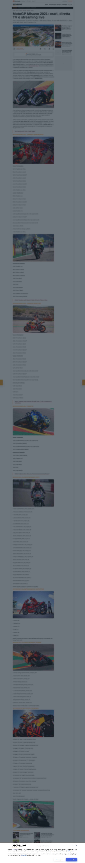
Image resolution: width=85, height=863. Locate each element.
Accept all (72, 859)
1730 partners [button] (15, 849)
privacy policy (24, 855)
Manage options (59, 859)
